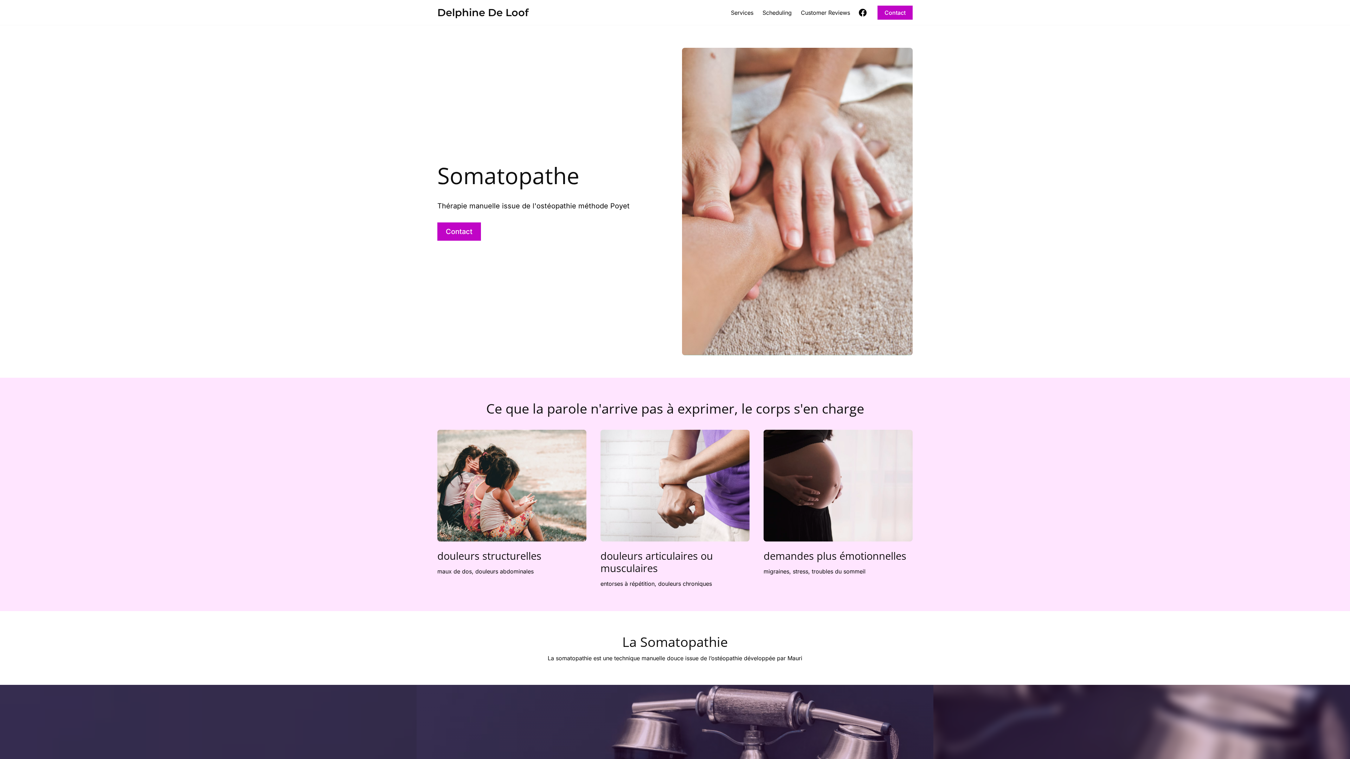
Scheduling (777, 12)
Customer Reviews (825, 12)
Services (742, 12)
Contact (895, 12)
